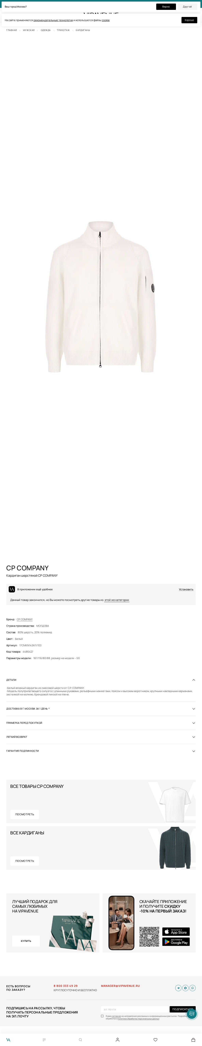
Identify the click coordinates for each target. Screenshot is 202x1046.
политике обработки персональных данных (138, 1018)
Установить (186, 589)
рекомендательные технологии (53, 20)
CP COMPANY (25, 619)
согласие (116, 1016)
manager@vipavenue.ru (120, 986)
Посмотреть (24, 814)
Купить (26, 941)
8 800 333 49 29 (66, 986)
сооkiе (106, 20)
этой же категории (117, 600)
